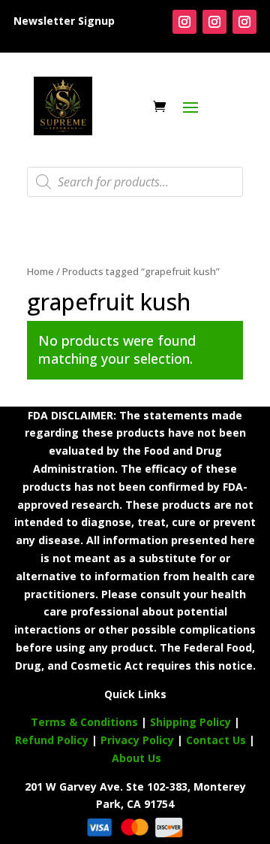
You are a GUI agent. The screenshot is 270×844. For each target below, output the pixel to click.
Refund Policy (51, 740)
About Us (136, 758)
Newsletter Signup (64, 21)
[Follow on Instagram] (184, 22)
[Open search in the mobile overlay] (135, 182)
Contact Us (217, 740)
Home (40, 271)
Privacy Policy (137, 740)
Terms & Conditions (84, 722)
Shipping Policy (190, 722)
